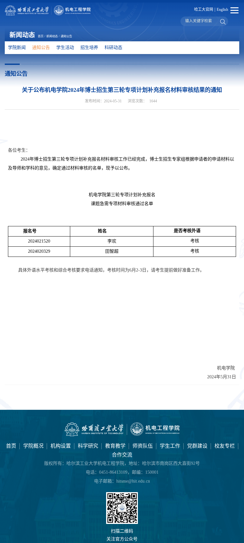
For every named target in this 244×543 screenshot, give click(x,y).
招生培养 (89, 47)
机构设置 (61, 446)
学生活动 (65, 47)
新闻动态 (52, 36)
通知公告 (66, 36)
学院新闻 (17, 47)
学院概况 (33, 446)
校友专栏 (224, 446)
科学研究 (88, 446)
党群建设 (197, 446)
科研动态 (113, 47)
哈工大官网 (203, 9)
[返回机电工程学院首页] (122, 434)
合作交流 (122, 454)
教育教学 (115, 446)
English (222, 9)
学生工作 (170, 446)
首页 (41, 36)
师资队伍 (142, 446)
